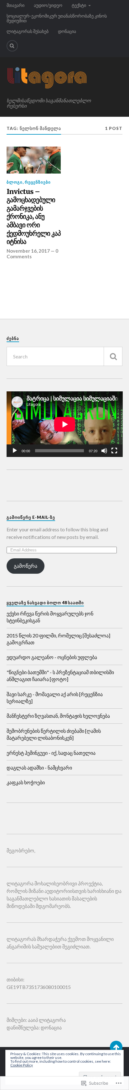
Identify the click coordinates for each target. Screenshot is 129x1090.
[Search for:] (65, 356)
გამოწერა (25, 566)
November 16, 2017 (28, 251)
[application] (65, 424)
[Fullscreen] (114, 451)
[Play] (15, 451)
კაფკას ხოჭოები (26, 782)
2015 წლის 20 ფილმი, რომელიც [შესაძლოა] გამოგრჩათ (58, 638)
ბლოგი (15, 182)
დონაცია (67, 31)
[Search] (12, 45)
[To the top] (116, 1047)
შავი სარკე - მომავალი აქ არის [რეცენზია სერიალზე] (55, 697)
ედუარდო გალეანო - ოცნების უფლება (52, 657)
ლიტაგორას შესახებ (28, 31)
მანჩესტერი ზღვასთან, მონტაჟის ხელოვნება (58, 716)
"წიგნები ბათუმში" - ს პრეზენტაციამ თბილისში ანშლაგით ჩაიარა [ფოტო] (60, 675)
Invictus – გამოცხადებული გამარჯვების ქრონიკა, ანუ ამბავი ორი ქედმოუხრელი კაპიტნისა (34, 217)
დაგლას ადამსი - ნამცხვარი (39, 768)
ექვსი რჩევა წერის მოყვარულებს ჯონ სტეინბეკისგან (50, 616)
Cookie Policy (21, 1065)
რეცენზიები (38, 182)
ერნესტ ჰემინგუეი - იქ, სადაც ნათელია (51, 753)
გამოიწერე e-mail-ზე (31, 517)
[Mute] (104, 451)
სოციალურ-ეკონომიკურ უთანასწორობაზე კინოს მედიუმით (57, 18)
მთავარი (15, 5)
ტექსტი (79, 5)
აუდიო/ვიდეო (48, 5)
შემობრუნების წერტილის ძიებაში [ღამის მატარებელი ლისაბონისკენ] (54, 734)
